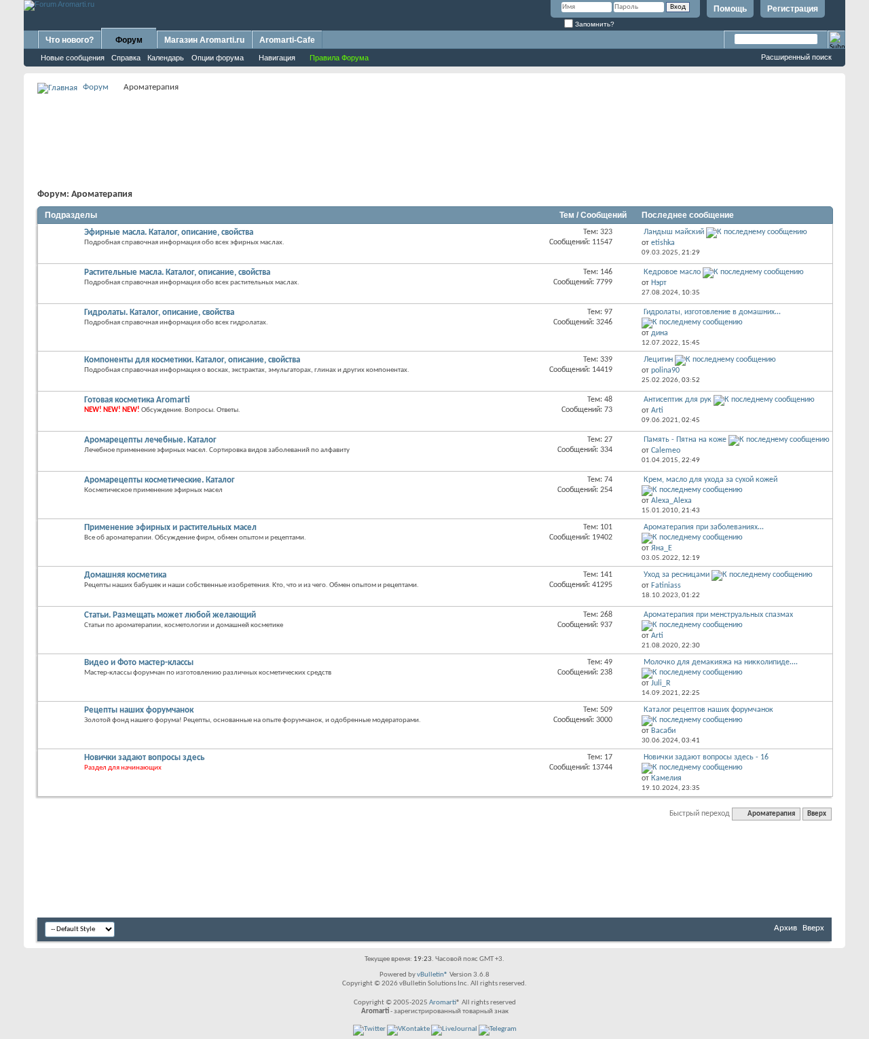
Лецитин (658, 360)
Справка (126, 58)
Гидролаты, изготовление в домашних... (712, 312)
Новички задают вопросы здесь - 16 (706, 757)
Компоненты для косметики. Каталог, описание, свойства (192, 360)
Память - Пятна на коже (685, 440)
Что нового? (69, 40)
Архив (785, 928)
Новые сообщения (73, 58)
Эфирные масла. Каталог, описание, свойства (168, 232)
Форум (129, 40)
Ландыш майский (674, 232)
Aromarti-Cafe (287, 40)
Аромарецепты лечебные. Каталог (150, 440)
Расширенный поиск (796, 57)
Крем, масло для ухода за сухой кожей (710, 480)
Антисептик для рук (677, 400)
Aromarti (442, 1002)
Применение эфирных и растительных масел (170, 527)
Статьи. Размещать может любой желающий (170, 615)
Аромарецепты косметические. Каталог (159, 480)
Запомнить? (593, 24)
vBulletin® (432, 975)
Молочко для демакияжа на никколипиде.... (721, 662)
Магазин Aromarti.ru (204, 40)
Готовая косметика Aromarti (137, 400)
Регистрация (792, 9)
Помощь (730, 9)
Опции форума (217, 58)
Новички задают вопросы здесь (144, 757)
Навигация (277, 58)
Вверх (816, 814)
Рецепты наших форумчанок (138, 710)
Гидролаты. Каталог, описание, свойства (159, 312)
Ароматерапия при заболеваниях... (704, 527)
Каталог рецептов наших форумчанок (708, 710)
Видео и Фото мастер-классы (138, 662)
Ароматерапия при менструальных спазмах (718, 615)
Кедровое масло (672, 272)
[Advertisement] (434, 126)
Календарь (165, 58)
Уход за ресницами (676, 575)
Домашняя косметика (125, 575)
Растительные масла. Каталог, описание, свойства (177, 272)
